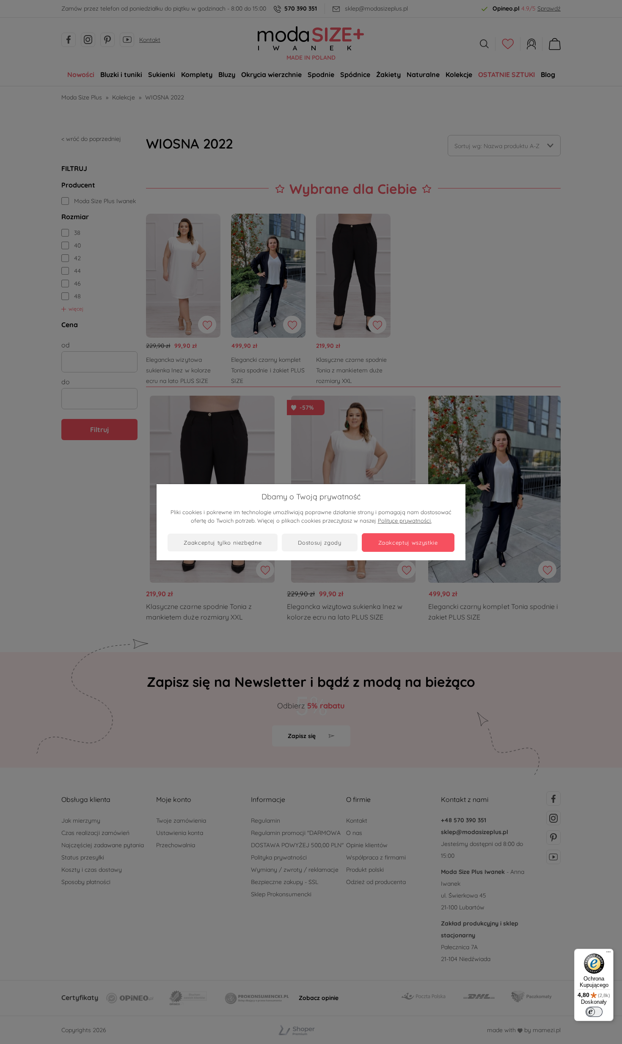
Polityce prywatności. (405, 520)
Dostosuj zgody (319, 542)
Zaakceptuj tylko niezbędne (222, 542)
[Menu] (608, 954)
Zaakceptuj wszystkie (408, 542)
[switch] (594, 1012)
